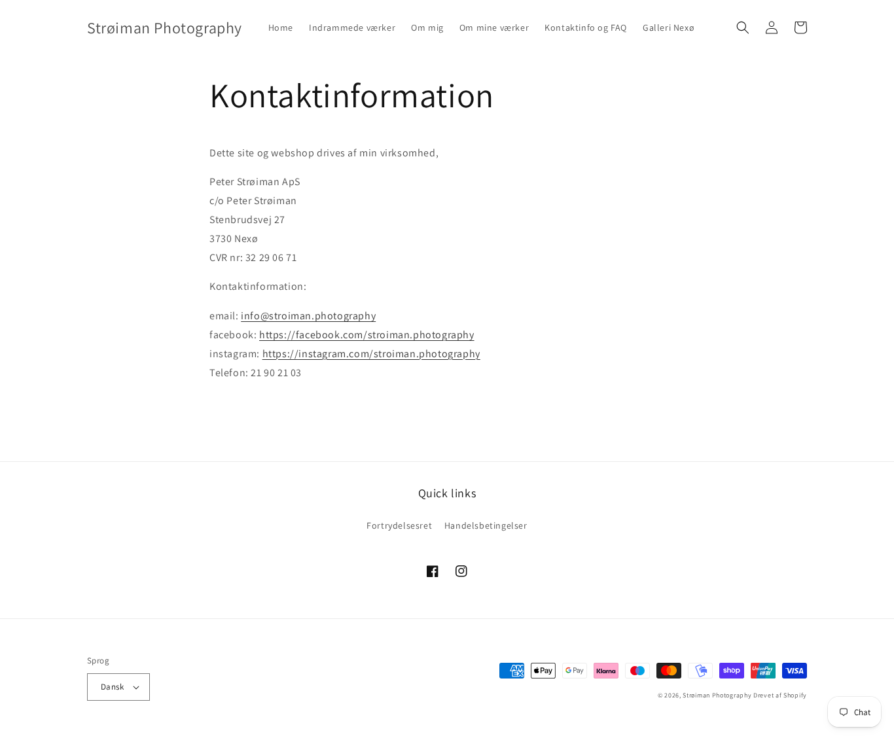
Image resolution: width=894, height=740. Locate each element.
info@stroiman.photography (308, 316)
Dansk (112, 686)
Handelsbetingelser (485, 525)
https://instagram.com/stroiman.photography (371, 354)
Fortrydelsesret (399, 525)
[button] (742, 27)
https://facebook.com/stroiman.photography (366, 335)
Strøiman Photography (717, 695)
